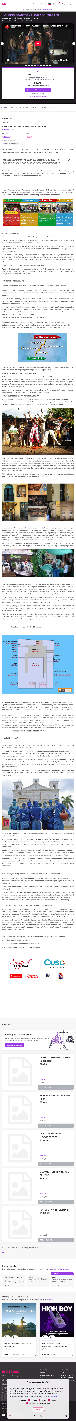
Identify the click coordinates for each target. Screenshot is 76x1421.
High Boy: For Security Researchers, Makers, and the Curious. (54, 1346)
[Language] (49, 4)
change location (47, 9)
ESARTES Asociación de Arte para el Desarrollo (21, 18)
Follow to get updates (59, 1285)
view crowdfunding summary (38, 96)
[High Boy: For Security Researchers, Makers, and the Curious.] (57, 1320)
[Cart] (54, 4)
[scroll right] (73, 43)
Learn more (16, 1285)
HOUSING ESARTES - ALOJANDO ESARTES (30, 15)
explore (51, 1300)
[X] (6, 1380)
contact (12, 129)
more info (5, 129)
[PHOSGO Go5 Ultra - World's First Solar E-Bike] (19, 1320)
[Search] (34, 4)
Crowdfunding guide (62, 1269)
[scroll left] (2, 43)
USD (40, 4)
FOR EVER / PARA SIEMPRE (54, 1209)
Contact (42, 1372)
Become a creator (67, 1378)
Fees (62, 1372)
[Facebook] (3, 1380)
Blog (41, 1378)
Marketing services (67, 1375)
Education (6, 136)
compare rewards (14, 1045)
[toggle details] (36, 1357)
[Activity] (58, 4)
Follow (38, 90)
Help (50, 1269)
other (28, 136)
